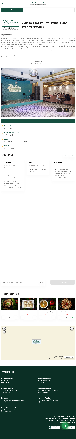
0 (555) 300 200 (10, 148)
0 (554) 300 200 (43, 382)
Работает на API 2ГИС (59, 356)
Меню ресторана (38, 121)
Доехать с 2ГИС (69, 357)
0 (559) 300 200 (43, 402)
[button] (66, 110)
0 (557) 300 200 (43, 392)
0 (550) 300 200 (6, 402)
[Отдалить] (4, 331)
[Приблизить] (4, 328)
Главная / (3, 15)
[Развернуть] (71, 328)
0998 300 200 (5, 382)
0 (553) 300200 (6, 411)
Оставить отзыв (62, 282)
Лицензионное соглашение (58, 357)
